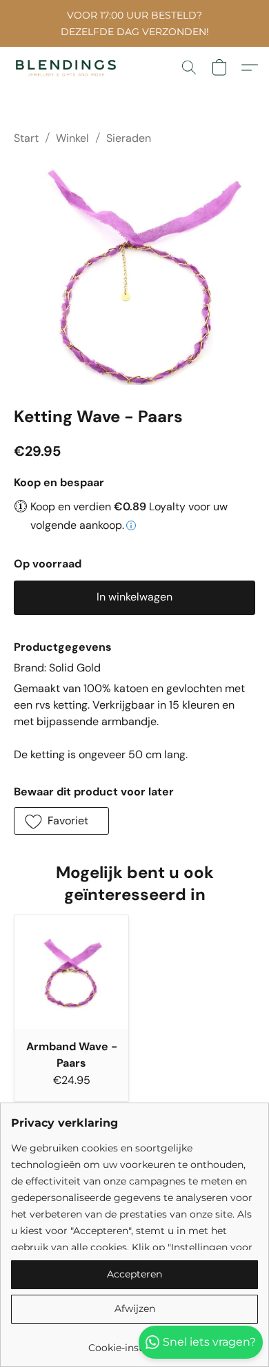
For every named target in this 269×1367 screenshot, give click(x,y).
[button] (69, 67)
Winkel (72, 138)
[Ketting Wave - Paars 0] (134, 273)
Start (26, 138)
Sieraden (128, 138)
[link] (134, 1342)
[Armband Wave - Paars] (71, 972)
